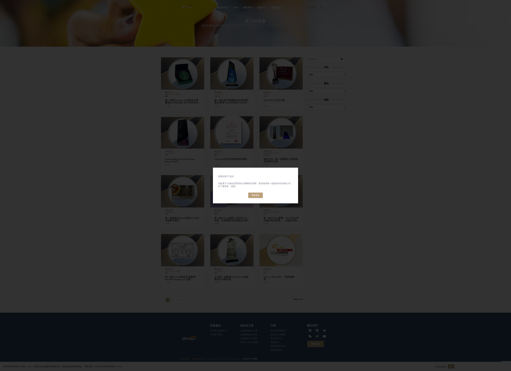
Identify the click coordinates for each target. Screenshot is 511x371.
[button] (255, 195)
